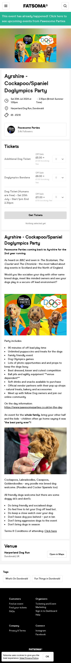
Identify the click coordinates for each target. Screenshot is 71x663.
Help (38, 614)
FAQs (12, 611)
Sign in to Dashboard (46, 611)
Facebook (41, 634)
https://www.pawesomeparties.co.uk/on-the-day (33, 407)
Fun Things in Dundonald (47, 578)
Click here (50, 531)
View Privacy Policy (29, 658)
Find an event (16, 603)
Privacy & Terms (17, 630)
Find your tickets (18, 607)
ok (47, 656)
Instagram (41, 630)
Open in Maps (57, 554)
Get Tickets (36, 215)
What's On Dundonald (16, 578)
